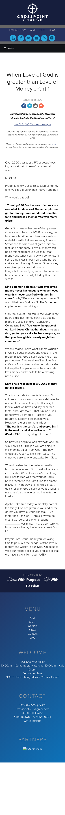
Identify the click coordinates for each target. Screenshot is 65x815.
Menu (11, 48)
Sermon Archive (32, 673)
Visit (32, 618)
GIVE (33, 30)
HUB (42, 30)
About (32, 622)
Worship (33, 626)
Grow (32, 630)
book (53, 144)
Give (32, 638)
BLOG (52, 30)
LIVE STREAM (17, 30)
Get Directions (32, 721)
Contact (32, 634)
